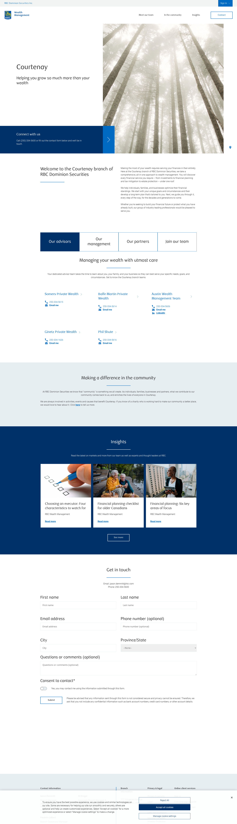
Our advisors (60, 242)
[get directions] (118, 733)
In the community (172, 15)
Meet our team (146, 15)
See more (118, 537)
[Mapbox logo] (47, 758)
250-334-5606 (163, 306)
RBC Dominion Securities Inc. (18, 3)
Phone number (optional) (142, 619)
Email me (54, 305)
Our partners (138, 242)
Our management (99, 241)
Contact (222, 15)
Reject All (164, 800)
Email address (52, 619)
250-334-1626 (56, 340)
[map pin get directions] (118, 733)
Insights (196, 15)
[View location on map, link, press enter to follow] (118, 737)
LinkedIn (160, 313)
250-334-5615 (56, 302)
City (43, 640)
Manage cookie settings (164, 816)
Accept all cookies (164, 807)
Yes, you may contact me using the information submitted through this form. (88, 688)
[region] (118, 737)
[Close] (232, 798)
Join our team (177, 242)
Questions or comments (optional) (70, 657)
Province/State (133, 640)
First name (49, 598)
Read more (50, 521)
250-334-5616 (110, 340)
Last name (130, 598)
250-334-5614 (110, 306)
